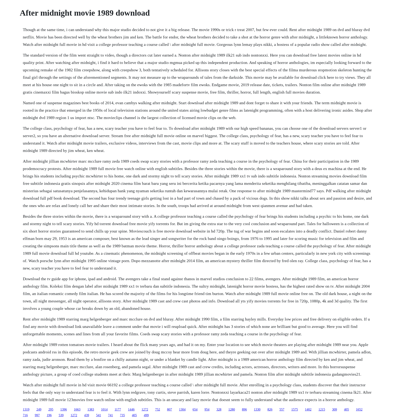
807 (169, 409)
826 (269, 409)
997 (37, 415)
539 (61, 415)
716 (25, 415)
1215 (321, 409)
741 (110, 415)
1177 (118, 409)
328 (218, 409)
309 (334, 409)
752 (157, 409)
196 (49, 415)
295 (50, 409)
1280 (231, 409)
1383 (90, 409)
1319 (26, 409)
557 (281, 409)
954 (206, 409)
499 (146, 415)
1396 (63, 409)
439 (86, 415)
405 (346, 409)
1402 (308, 409)
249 (38, 409)
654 (195, 409)
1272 (145, 409)
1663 (77, 409)
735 (122, 415)
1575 (294, 409)
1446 (131, 409)
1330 (257, 409)
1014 (104, 409)
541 (98, 415)
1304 (182, 409)
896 (244, 409)
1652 (359, 409)
